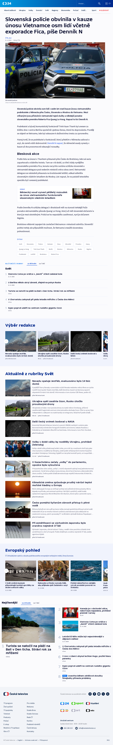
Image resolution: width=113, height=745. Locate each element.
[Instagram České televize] (90, 694)
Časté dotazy (32, 728)
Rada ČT (30, 717)
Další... (84, 10)
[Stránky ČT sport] (77, 703)
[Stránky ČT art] (76, 710)
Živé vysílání (8, 707)
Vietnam (50, 244)
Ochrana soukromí (31, 740)
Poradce (78, 244)
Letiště (33, 254)
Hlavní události (10, 10)
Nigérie (89, 249)
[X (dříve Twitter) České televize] (103, 694)
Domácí (39, 10)
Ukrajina (22, 10)
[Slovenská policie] (55, 70)
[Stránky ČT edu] (90, 710)
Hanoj (88, 244)
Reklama (30, 707)
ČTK (6, 38)
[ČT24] (7, 3)
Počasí (75, 10)
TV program (8, 703)
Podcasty (7, 717)
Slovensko (30, 244)
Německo (70, 249)
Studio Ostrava (32, 714)
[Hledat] (99, 3)
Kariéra (29, 721)
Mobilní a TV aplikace (11, 728)
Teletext (7, 714)
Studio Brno (31, 710)
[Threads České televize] (107, 694)
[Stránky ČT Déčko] (64, 710)
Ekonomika (65, 10)
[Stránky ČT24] (64, 703)
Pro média (31, 703)
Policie (40, 244)
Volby (31, 10)
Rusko (80, 249)
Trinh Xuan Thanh (39, 249)
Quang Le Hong (24, 249)
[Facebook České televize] (94, 694)
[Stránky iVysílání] (92, 703)
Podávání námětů (33, 724)
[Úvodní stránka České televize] (16, 694)
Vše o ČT (7, 731)
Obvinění (68, 244)
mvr (10, 38)
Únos (59, 244)
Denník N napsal (55, 143)
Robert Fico (55, 254)
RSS (108, 740)
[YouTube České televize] (99, 694)
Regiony (55, 10)
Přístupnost (44, 740)
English (20, 740)
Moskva (59, 249)
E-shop (6, 724)
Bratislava (43, 254)
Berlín (51, 249)
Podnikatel (22, 254)
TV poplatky (8, 710)
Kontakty (30, 731)
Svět (47, 10)
